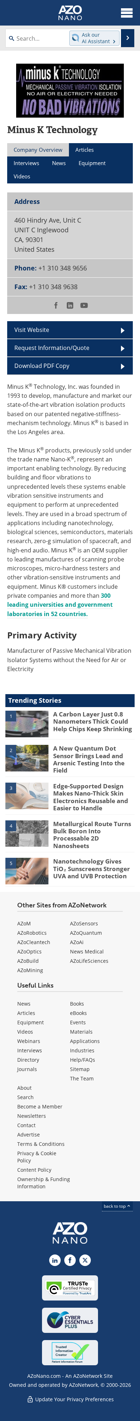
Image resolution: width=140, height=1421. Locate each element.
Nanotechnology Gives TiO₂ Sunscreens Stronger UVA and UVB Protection (91, 868)
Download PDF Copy (41, 366)
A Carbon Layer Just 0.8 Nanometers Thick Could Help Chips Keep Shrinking (92, 721)
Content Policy (34, 1169)
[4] (26, 833)
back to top (115, 1206)
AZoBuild (28, 960)
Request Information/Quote (51, 348)
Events (78, 1022)
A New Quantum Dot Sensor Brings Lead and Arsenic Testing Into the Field (89, 759)
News (24, 1003)
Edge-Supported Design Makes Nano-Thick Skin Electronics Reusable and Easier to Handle (90, 797)
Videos (25, 1031)
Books (77, 1003)
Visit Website (31, 330)
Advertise (28, 1134)
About (24, 1087)
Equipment (30, 1022)
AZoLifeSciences (89, 960)
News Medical (87, 951)
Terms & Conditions (41, 1143)
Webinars (28, 1041)
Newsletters (31, 1115)
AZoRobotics (32, 932)
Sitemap (80, 1069)
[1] (26, 723)
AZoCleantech (33, 942)
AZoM (24, 923)
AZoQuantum (86, 932)
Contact (26, 1125)
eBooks (78, 1013)
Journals (27, 1069)
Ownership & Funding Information (43, 1183)
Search (25, 1097)
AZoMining (30, 970)
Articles (26, 1013)
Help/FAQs (82, 1059)
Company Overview (38, 149)
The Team (82, 1078)
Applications (85, 1041)
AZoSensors (84, 923)
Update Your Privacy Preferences (74, 1399)
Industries (82, 1050)
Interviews (29, 1050)
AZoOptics (29, 951)
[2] (26, 758)
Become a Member (39, 1106)
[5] (26, 870)
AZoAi (77, 942)
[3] (26, 795)
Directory (28, 1059)
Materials (81, 1031)
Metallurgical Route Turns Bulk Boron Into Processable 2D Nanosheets (92, 835)
